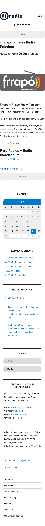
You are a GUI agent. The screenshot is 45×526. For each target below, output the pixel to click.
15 (33, 221)
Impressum (8, 510)
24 (6, 231)
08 (33, 216)
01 (33, 212)
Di (11, 207)
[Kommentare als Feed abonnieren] (22, 170)
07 (28, 216)
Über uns (7, 504)
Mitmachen (9, 485)
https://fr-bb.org (11, 467)
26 (17, 231)
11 (11, 221)
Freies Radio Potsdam (21, 407)
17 (6, 226)
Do (22, 207)
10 (6, 221)
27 (6, 212)
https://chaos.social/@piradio (17, 460)
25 (11, 231)
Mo (6, 207)
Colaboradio (17, 411)
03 (6, 216)
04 (11, 216)
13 (22, 221)
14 (28, 221)
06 (22, 216)
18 (11, 226)
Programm (8, 479)
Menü (40, 16)
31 (28, 212)
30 (22, 212)
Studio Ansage (19, 414)
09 (39, 216)
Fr (28, 207)
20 (22, 226)
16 (39, 221)
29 (17, 212)
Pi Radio (18, 418)
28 (11, 212)
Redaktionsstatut (11, 491)
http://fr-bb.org (12, 159)
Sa (33, 207)
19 (17, 226)
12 (17, 221)
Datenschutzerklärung (13, 516)
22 (33, 226)
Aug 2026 (22, 202)
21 (28, 226)
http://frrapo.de (12, 143)
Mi (17, 207)
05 (17, 216)
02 (39, 212)
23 (39, 226)
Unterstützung (10, 497)
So (39, 207)
